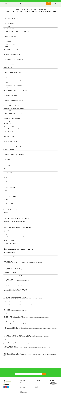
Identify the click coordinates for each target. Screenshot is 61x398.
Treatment (21, 386)
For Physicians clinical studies (23, 392)
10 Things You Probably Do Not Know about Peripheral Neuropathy (32, 363)
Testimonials (36, 386)
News (21, 391)
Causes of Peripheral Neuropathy (48, 363)
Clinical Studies (36, 387)
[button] (13, 3)
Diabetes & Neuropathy (23, 387)
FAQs (21, 388)
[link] (6, 384)
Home (29, 5)
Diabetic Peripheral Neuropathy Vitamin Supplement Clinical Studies (13, 363)
